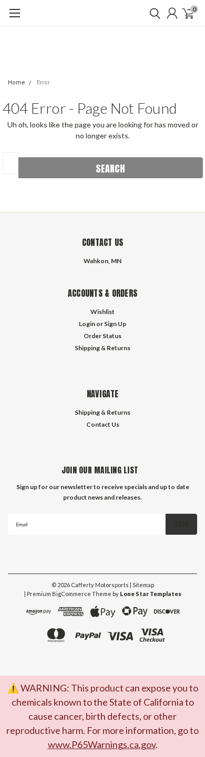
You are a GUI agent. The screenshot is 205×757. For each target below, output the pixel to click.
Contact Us (102, 424)
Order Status (102, 336)
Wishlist (102, 312)
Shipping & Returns (102, 348)
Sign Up (115, 324)
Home (16, 82)
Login (87, 324)
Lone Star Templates (150, 593)
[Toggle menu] (14, 18)
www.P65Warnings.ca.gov (102, 744)
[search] (152, 13)
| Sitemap (142, 584)
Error (43, 82)
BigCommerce (71, 593)
